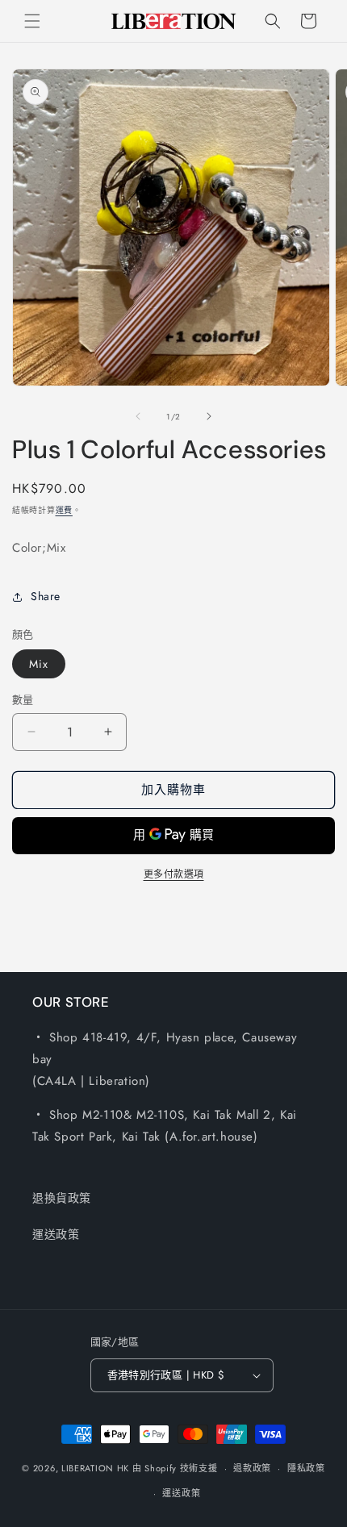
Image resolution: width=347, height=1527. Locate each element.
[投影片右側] (209, 416)
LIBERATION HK (95, 1468)
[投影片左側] (138, 416)
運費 (64, 510)
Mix (38, 664)
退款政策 (252, 1468)
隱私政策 (306, 1468)
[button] (32, 21)
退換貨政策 (61, 1198)
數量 (23, 699)
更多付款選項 (174, 874)
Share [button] (46, 596)
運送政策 (55, 1234)
